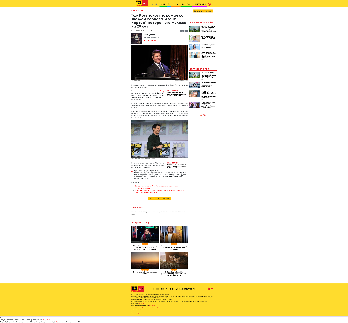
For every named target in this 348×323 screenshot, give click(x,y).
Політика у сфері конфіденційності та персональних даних (145, 307)
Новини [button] (154, 4)
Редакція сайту (135, 313)
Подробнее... (47, 320)
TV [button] (169, 4)
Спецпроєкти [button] (199, 4)
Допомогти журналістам (203, 11)
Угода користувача (136, 309)
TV (166, 289)
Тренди (171, 289)
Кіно (162, 289)
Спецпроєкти (189, 289)
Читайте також (177, 93)
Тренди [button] (176, 4)
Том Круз (151, 212)
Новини (142, 10)
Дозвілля (179, 289)
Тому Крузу (159, 91)
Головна (134, 10)
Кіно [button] (163, 4)
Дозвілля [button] (186, 4)
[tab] (201, 114)
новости (174, 212)
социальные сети (163, 212)
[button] (209, 4)
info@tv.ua (141, 303)
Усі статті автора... (151, 40)
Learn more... (60, 322)
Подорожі (145, 270)
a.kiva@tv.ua (152, 305)
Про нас (133, 311)
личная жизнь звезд (139, 212)
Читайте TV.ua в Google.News (159, 198)
